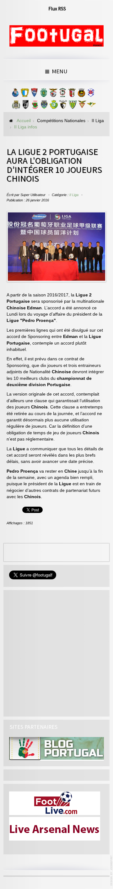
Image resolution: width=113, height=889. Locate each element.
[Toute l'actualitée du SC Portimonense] (63, 106)
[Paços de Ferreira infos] (34, 106)
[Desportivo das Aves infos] (82, 106)
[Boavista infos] (16, 106)
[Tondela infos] (72, 106)
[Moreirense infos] (91, 106)
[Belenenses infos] (90, 94)
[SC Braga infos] (71, 94)
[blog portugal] (56, 748)
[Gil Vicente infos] (34, 94)
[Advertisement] (56, 652)
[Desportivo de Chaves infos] (44, 106)
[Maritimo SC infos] (62, 94)
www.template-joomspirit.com (111, 870)
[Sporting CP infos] (43, 94)
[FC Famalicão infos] (24, 94)
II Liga (73, 195)
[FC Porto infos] (15, 94)
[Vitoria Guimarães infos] (25, 106)
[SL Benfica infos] (53, 94)
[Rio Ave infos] (81, 94)
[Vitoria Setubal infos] (53, 106)
